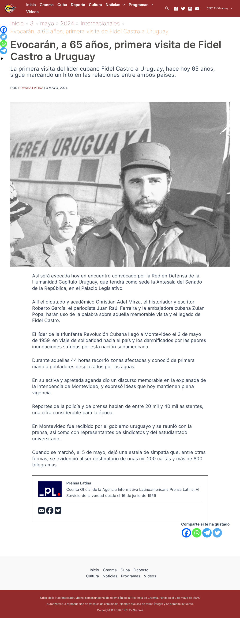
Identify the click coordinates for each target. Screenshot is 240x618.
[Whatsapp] (196, 532)
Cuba (62, 5)
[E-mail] (42, 512)
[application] (122, 4)
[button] (167, 8)
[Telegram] (207, 532)
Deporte (78, 5)
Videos (32, 12)
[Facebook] (176, 9)
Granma (47, 5)
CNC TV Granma (218, 8)
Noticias (113, 5)
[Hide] (2, 59)
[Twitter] (183, 9)
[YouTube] (197, 9)
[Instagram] (190, 9)
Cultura (95, 5)
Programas (138, 5)
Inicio (31, 5)
